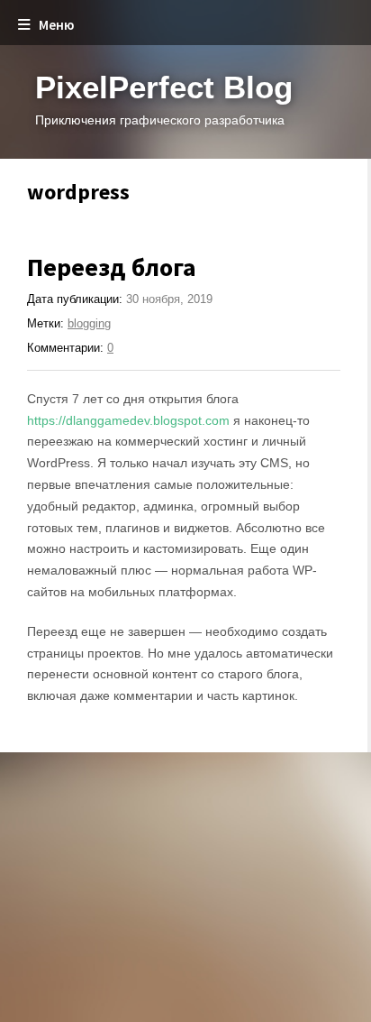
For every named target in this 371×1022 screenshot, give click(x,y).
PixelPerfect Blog (164, 87)
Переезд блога (111, 267)
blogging (89, 323)
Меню (56, 24)
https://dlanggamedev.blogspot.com (128, 420)
